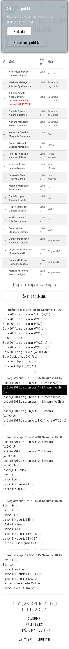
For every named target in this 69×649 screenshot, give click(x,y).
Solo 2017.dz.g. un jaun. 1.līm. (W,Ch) (26, 314)
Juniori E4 (9, 515)
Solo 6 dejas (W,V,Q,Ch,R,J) (20, 356)
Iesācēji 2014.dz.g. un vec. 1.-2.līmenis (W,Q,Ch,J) (34, 420)
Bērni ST (8, 560)
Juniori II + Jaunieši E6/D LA (20, 574)
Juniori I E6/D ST (13, 529)
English (44, 639)
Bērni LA (8, 564)
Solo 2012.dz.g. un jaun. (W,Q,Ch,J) (25, 347)
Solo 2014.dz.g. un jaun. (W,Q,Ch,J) (25, 342)
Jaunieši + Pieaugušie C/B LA (21, 583)
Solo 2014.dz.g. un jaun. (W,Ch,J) (24, 328)
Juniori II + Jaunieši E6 (17, 484)
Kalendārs (34, 624)
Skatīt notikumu (34, 295)
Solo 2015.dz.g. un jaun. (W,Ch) (22, 319)
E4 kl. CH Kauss (13, 524)
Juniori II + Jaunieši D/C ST (20, 538)
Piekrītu (19, 31)
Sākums (34, 618)
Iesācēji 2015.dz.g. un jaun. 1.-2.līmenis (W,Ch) (32, 387)
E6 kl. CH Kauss (13, 489)
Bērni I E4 (9, 505)
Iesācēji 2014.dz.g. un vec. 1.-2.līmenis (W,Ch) (32, 397)
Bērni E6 (8, 475)
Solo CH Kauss (12, 338)
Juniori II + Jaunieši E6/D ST (21, 534)
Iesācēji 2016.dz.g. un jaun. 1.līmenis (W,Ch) (30, 383)
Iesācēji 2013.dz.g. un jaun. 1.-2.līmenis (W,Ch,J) (33, 401)
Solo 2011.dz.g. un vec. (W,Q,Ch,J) (25, 352)
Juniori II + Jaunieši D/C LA (20, 579)
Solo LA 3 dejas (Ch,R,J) (18, 361)
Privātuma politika (26, 42)
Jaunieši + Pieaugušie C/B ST (21, 543)
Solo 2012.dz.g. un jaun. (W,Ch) (22, 324)
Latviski (26, 639)
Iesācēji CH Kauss (14, 470)
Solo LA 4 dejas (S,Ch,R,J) (19, 366)
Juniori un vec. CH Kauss (18, 588)
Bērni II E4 (9, 510)
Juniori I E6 (10, 479)
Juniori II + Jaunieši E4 (17, 519)
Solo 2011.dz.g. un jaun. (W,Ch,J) (24, 333)
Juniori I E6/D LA (13, 569)
